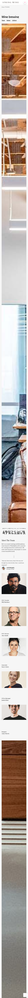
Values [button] (8, 20)
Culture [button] (14, 20)
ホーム (3, 6)
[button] (25, 2)
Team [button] (3, 20)
